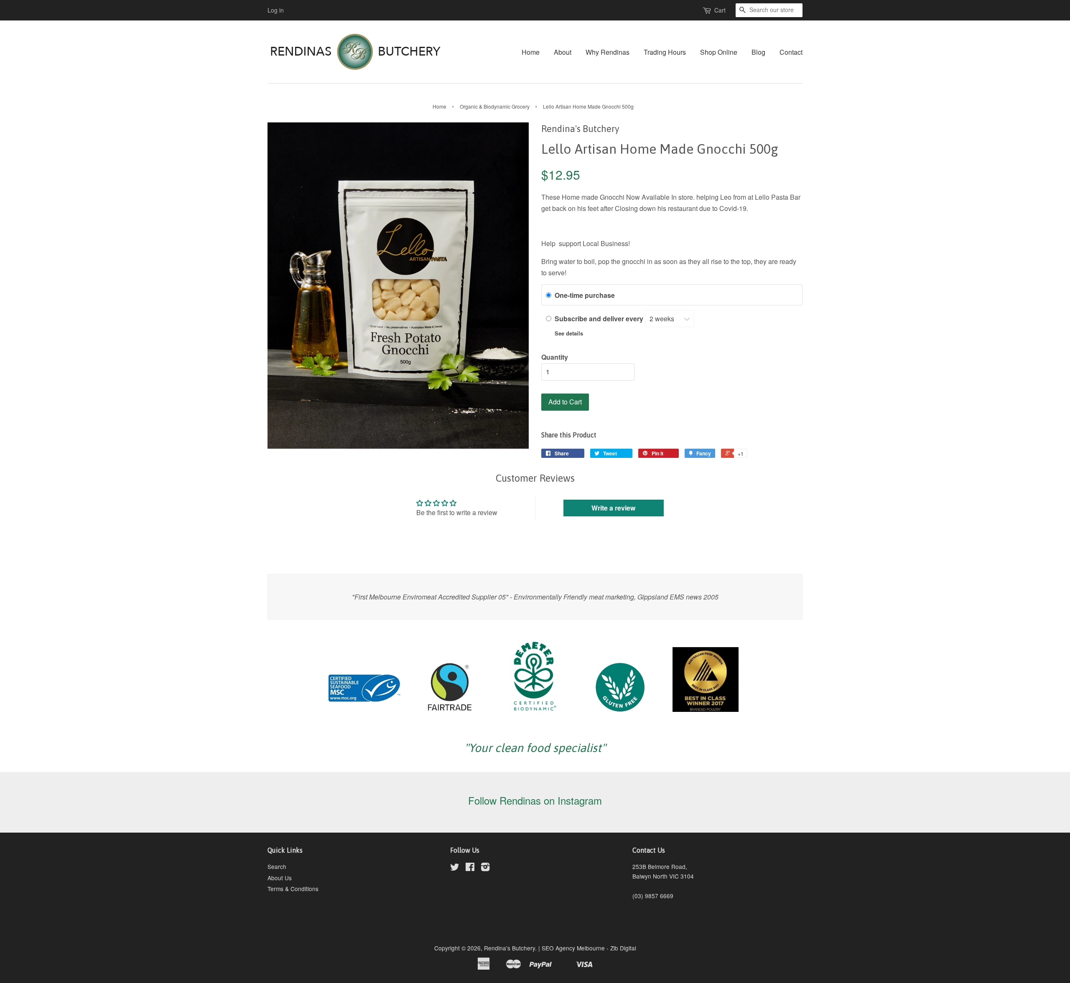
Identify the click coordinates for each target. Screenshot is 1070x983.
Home (531, 52)
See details (569, 333)
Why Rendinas (607, 52)
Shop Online (718, 52)
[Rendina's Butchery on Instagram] (485, 868)
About (562, 52)
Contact (791, 52)
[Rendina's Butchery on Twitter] (454, 868)
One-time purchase (585, 295)
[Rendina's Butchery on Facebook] (470, 868)
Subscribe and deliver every (600, 318)
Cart (720, 10)
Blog (758, 52)
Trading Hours (665, 52)
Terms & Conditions (293, 888)
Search (277, 866)
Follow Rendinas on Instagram (535, 800)
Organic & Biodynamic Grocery (495, 106)
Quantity (554, 357)
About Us (280, 878)
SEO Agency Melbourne (573, 948)
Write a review (613, 508)
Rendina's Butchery (509, 948)
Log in (276, 10)
